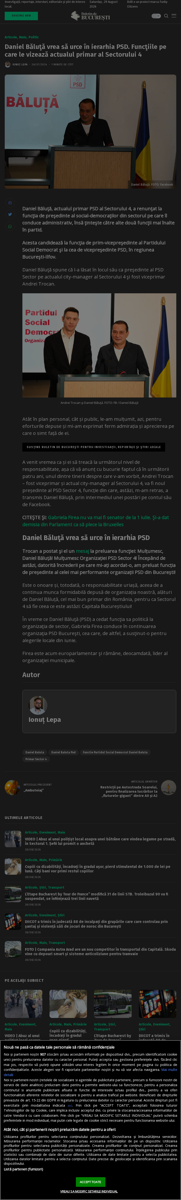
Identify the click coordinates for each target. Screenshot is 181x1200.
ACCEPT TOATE (90, 1182)
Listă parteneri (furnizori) (23, 1169)
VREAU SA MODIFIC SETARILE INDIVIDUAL (89, 1191)
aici (70, 1105)
